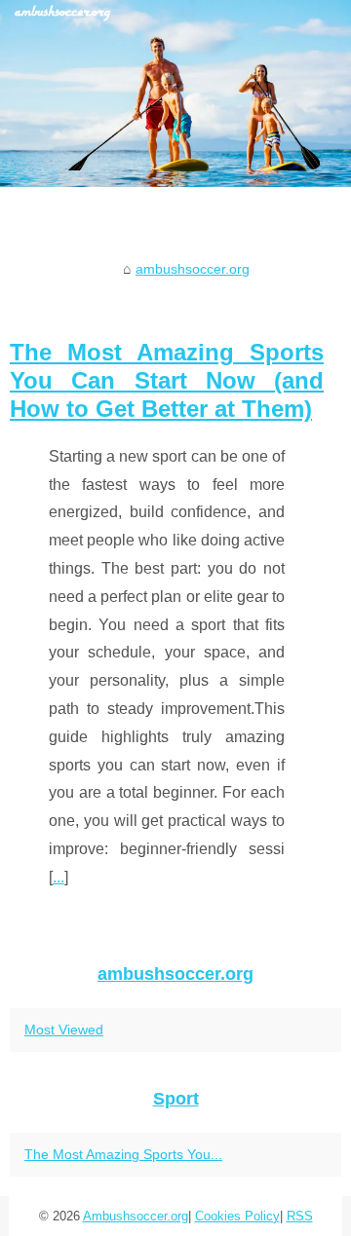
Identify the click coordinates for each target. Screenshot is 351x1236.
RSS (300, 1216)
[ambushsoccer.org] (175, 93)
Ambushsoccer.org (135, 1216)
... (58, 877)
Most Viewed (63, 1029)
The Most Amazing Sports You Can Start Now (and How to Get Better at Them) (167, 380)
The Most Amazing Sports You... (123, 1154)
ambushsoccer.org (193, 269)
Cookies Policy (237, 1216)
